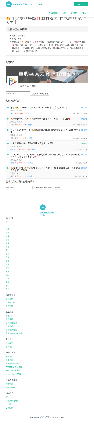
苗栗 (7, 236)
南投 (7, 271)
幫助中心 (9, 397)
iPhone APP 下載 (13, 370)
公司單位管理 (11, 323)
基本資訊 (9, 316)
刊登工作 (81, 4)
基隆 (7, 254)
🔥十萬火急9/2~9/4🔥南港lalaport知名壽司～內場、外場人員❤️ (40, 118)
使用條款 (9, 360)
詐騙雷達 (9, 384)
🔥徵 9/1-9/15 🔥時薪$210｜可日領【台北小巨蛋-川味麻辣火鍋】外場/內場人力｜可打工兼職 (45, 169)
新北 (7, 225)
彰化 (7, 243)
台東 (7, 278)
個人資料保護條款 (13, 363)
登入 (84, 13)
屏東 (7, 264)
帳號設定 (9, 343)
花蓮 (7, 275)
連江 (7, 289)
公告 (64, 13)
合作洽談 (9, 408)
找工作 (39, 4)
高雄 (7, 250)
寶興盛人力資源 (16, 110)
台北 (7, 222)
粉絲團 (8, 404)
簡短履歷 (9, 299)
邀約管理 (9, 306)
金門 (7, 285)
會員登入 (9, 347)
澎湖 (7, 282)
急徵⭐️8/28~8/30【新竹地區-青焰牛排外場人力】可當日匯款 (39, 107)
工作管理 (9, 319)
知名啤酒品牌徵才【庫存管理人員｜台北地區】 (32, 143)
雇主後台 (74, 13)
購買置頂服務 (11, 330)
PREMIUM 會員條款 (14, 367)
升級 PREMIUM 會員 (14, 333)
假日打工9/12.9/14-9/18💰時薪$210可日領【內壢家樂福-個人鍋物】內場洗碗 (45, 131)
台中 (7, 240)
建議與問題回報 (12, 401)
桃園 (7, 229)
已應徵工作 (10, 302)
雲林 (7, 268)
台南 (7, 247)
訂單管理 (9, 326)
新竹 (7, 232)
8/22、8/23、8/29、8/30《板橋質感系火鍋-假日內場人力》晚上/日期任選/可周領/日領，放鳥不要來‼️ (45, 155)
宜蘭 (7, 257)
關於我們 (9, 356)
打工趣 (19, 4)
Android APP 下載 (13, 374)
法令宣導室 (53, 13)
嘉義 (7, 261)
